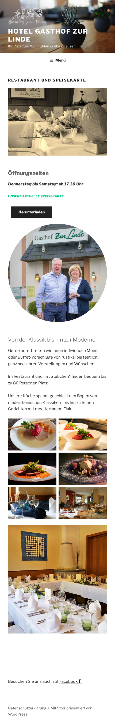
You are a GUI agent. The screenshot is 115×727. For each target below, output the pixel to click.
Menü (60, 60)
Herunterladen (31, 212)
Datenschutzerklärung (27, 708)
